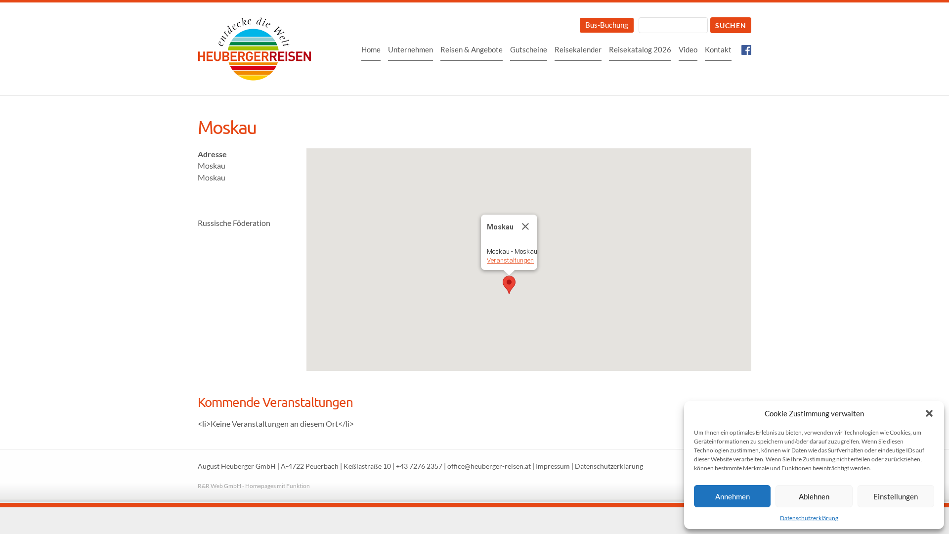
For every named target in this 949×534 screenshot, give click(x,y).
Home (371, 49)
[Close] (525, 226)
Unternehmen (410, 49)
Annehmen (732, 496)
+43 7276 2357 (419, 466)
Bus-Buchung (606, 24)
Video (688, 49)
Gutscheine (528, 49)
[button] (929, 413)
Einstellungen (895, 496)
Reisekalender (578, 49)
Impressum (553, 466)
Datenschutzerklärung (809, 518)
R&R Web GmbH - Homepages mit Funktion (254, 486)
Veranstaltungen (510, 260)
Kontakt (718, 49)
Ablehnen (814, 496)
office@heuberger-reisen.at (489, 466)
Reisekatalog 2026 (640, 49)
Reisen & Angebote (471, 49)
